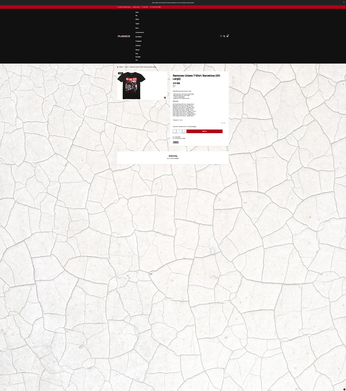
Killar (137, 19)
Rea (137, 53)
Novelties (139, 36)
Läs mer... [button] (223, 123)
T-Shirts (126, 67)
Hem (137, 12)
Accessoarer (140, 32)
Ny (136, 15)
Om (137, 60)
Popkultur (139, 41)
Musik (137, 50)
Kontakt (138, 57)
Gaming (138, 45)
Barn (137, 28)
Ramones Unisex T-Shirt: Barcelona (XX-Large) (143, 67)
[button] (221, 36)
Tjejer (137, 23)
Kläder (121, 67)
